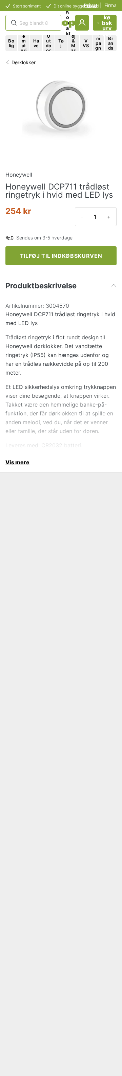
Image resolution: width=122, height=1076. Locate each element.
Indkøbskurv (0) (107, 23)
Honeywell (18, 174)
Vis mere (17, 462)
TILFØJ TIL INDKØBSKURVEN (61, 255)
